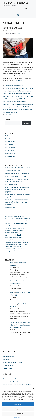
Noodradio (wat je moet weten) (13, 362)
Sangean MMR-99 (23, 107)
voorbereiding (17, 246)
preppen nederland (13, 235)
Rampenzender (10, 207)
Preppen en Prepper (9, 365)
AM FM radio (9, 88)
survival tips (8, 246)
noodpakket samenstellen (12, 221)
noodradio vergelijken (19, 101)
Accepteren (18, 404)
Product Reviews (10, 150)
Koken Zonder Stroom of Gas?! (15, 176)
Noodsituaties (10, 147)
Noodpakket (19, 86)
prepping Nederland (10, 240)
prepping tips (21, 240)
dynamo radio (14, 96)
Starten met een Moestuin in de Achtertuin (17, 385)
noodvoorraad (21, 228)
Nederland (21, 216)
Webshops (6, 359)
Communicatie (10, 86)
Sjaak (12, 262)
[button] (33, 388)
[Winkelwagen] (18, 15)
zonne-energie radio (25, 109)
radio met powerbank (10, 107)
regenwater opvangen (11, 242)
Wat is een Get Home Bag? (11, 382)
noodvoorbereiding (21, 104)
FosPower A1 (24, 96)
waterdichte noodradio (10, 109)
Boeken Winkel (7, 368)
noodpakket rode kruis (22, 218)
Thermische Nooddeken (13, 170)
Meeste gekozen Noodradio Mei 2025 (17, 167)
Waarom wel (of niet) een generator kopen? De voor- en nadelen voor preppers (17, 189)
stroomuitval (9, 244)
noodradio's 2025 (8, 104)
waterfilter (20, 248)
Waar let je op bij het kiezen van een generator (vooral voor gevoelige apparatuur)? (16, 202)
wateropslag (8, 251)
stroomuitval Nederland (20, 244)
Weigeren (18, 409)
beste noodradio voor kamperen (20, 91)
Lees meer (18, 80)
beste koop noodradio (21, 88)
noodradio (24, 221)
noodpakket (9, 219)
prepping (19, 237)
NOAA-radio (22, 99)
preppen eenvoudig (17, 230)
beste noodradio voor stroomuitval (14, 93)
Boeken (7, 138)
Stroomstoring (10, 153)
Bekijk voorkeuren (18, 413)
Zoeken (7, 120)
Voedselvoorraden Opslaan (11, 379)
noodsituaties (21, 223)
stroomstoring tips (22, 242)
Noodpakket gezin (11, 184)
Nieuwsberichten (8, 357)
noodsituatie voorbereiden (12, 226)
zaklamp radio (16, 251)
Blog (6, 135)
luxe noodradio (12, 99)
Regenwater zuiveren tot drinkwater (17, 173)
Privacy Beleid (17, 417)
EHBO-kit (14, 216)
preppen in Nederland (11, 233)
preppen (30, 104)
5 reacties (8, 115)
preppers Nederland (10, 237)
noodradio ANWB (10, 223)
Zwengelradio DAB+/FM (10, 112)
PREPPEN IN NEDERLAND (15, 3)
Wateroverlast (10, 156)
